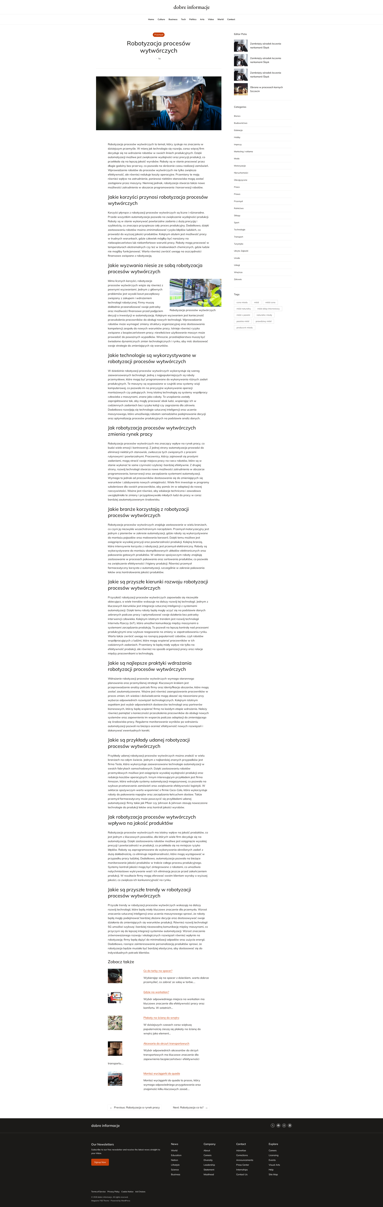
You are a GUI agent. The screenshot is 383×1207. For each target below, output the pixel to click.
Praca (237, 187)
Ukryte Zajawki (241, 250)
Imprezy (238, 144)
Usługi (237, 265)
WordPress (125, 1201)
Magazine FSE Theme (100, 1201)
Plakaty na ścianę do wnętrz (161, 1017)
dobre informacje (192, 6)
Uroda (237, 258)
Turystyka (238, 243)
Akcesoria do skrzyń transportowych (166, 1043)
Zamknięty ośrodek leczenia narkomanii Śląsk (265, 45)
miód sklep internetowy (268, 308)
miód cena (270, 302)
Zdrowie (238, 279)
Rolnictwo (239, 208)
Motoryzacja (240, 165)
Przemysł (158, 34)
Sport (236, 222)
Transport (238, 236)
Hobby (237, 137)
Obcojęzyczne (240, 180)
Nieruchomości (241, 172)
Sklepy (237, 215)
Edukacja (238, 130)
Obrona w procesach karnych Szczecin (266, 89)
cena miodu (242, 302)
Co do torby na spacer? (157, 970)
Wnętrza (238, 272)
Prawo (237, 194)
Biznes (237, 116)
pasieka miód (243, 321)
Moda (236, 158)
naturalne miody (264, 315)
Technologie (239, 229)
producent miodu (245, 327)
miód (256, 302)
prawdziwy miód (263, 321)
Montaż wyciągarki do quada (161, 1073)
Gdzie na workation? (156, 992)
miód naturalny (244, 308)
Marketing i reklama (243, 151)
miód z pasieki (243, 315)
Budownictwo (240, 123)
